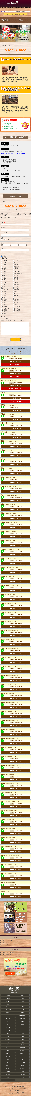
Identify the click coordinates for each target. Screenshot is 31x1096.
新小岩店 (9, 414)
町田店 (8, 792)
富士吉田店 (9, 585)
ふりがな (3, 227)
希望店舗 (3, 255)
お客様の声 (24, 1088)
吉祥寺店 (5, 459)
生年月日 (3, 243)
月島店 (9, 486)
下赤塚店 (10, 450)
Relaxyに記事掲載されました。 (8, 952)
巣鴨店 (8, 873)
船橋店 (8, 684)
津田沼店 (9, 405)
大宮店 (8, 747)
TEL (2, 248)
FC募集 (19, 1090)
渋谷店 (8, 711)
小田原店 (9, 819)
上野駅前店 (9, 720)
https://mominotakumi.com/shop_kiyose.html (13, 153)
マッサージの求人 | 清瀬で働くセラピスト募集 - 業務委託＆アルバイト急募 (9, 3)
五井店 (8, 756)
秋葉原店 (9, 774)
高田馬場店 (9, 675)
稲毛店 (8, 477)
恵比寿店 (9, 837)
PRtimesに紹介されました (7, 954)
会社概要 (22, 1092)
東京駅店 (9, 522)
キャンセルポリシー (16, 1088)
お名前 (3, 222)
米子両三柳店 (10, 855)
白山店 (8, 504)
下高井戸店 (9, 648)
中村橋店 (9, 828)
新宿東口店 (9, 765)
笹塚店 (8, 621)
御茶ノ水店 (10, 801)
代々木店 (9, 693)
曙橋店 (8, 864)
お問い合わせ (12, 1093)
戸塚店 (8, 603)
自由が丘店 (9, 630)
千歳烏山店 (6, 891)
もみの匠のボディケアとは (15, 1086)
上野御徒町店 (10, 549)
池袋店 (9, 468)
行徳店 (8, 380)
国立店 (8, 441)
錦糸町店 (8, 576)
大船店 (8, 846)
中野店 (8, 657)
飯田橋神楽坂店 (10, 567)
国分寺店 (9, 882)
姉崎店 (9, 531)
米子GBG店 (9, 423)
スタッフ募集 (13, 1090)
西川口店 (9, 810)
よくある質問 (7, 1088)
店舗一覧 (24, 1086)
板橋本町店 (10, 432)
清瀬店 (8, 513)
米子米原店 (9, 702)
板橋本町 (8, 995)
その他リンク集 (5, 944)
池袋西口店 (9, 738)
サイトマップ (19, 1093)
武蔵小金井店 (10, 495)
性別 (2, 238)
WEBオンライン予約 (15, 361)
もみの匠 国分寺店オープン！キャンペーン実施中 (16, 11)
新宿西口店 (9, 783)
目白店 (9, 540)
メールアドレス (5, 233)
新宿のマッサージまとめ (7, 940)
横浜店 (8, 594)
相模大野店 (9, 392)
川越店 (8, 612)
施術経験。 (14, 318)
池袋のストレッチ (5, 942)
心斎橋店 (8, 368)
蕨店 (7, 639)
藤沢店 (8, 356)
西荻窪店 (9, 729)
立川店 (9, 558)
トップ (6, 1086)
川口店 (8, 666)
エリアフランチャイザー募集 (13, 1092)
